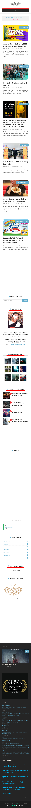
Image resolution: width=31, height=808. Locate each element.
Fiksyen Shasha (6, 725)
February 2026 (16, 558)
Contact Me (14, 806)
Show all (15, 19)
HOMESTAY (5, 727)
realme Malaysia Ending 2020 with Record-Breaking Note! (15, 45)
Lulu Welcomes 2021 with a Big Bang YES (15, 163)
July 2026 (16, 544)
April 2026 (16, 552)
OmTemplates (17, 803)
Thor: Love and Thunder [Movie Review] (20, 412)
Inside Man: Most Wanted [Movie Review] (20, 420)
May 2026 (16, 549)
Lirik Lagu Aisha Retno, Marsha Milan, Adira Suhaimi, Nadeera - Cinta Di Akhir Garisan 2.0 (15, 714)
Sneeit (27, 797)
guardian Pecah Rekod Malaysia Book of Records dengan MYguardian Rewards (15, 721)
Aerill (3, 737)
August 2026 (16, 541)
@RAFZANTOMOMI (6, 712)
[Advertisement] (15, 273)
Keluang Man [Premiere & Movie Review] (20, 394)
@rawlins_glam (9, 527)
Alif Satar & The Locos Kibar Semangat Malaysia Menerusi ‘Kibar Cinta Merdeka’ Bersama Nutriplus (15, 753)
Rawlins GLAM (7, 48)
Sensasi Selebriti (6, 705)
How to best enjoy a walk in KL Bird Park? (15, 84)
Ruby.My (4, 750)
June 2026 (16, 547)
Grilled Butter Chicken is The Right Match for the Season (14, 200)
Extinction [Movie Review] (9, 665)
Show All (4, 757)
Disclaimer (22, 806)
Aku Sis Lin (4, 730)
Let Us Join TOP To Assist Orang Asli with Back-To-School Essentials (13, 240)
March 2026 (16, 555)
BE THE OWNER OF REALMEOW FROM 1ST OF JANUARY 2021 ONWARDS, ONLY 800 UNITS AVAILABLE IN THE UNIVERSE (14, 123)
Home (8, 806)
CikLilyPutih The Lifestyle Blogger (10, 744)
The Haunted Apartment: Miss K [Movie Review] (18, 404)
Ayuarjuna (4, 719)
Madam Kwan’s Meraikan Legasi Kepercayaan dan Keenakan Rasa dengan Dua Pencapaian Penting (15, 746)
